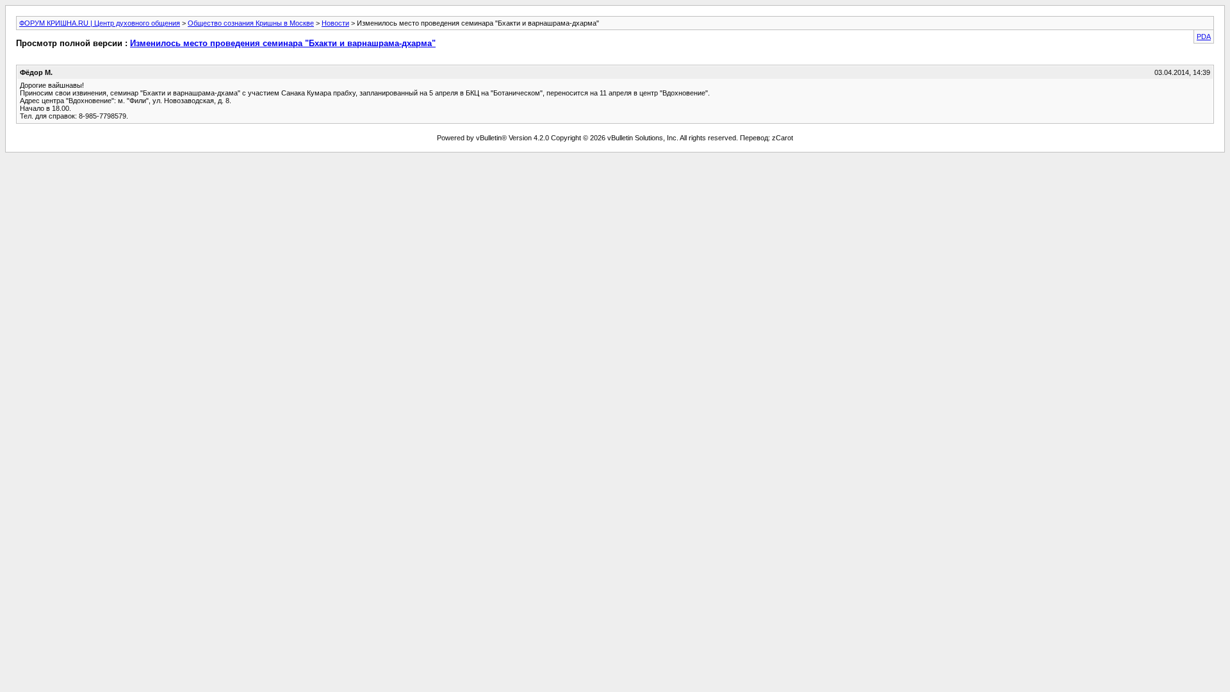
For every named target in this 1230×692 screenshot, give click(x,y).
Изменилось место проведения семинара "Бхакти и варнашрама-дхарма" (283, 43)
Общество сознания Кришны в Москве (251, 23)
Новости (335, 23)
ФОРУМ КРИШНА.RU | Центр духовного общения (99, 23)
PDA (1204, 36)
